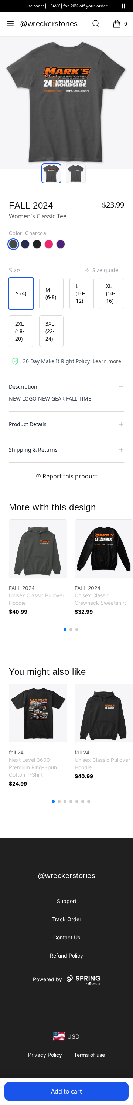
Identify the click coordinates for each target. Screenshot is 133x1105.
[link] (38, 549)
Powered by (47, 979)
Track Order (66, 919)
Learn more (107, 361)
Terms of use (89, 1055)
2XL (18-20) (19, 331)
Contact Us (66, 937)
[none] (100, 270)
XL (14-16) (110, 293)
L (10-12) (80, 293)
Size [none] (14, 270)
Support (66, 901)
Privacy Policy (45, 1055)
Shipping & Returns (33, 449)
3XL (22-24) (50, 331)
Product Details (28, 424)
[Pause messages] (123, 6)
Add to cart (66, 1091)
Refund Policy (66, 955)
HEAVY (53, 6)
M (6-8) (50, 293)
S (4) (21, 293)
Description (23, 386)
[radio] (21, 293)
